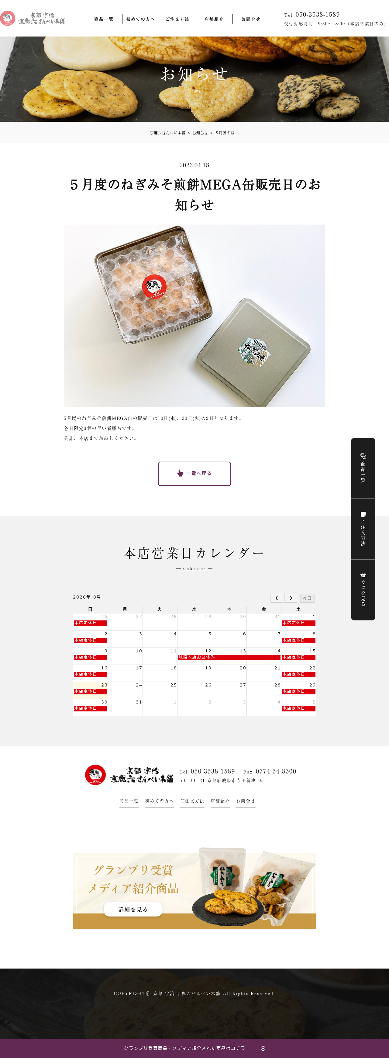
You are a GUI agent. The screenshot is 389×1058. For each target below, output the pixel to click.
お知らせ (198, 133)
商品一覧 (104, 19)
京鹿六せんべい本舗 (168, 133)
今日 (307, 598)
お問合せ (251, 19)
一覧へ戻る (199, 473)
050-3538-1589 (213, 771)
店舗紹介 (214, 19)
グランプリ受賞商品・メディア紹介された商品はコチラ (185, 1048)
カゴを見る (363, 593)
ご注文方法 (177, 19)
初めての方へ (140, 19)
